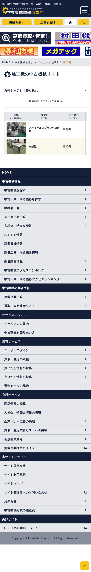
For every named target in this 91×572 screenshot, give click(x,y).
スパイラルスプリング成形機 (44, 129)
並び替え (45, 118)
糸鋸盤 (33, 146)
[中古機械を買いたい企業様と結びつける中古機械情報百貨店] (15, 9)
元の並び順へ (16, 118)
